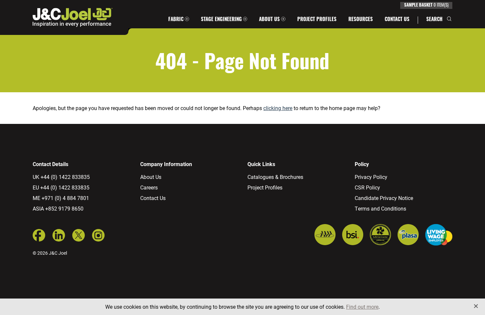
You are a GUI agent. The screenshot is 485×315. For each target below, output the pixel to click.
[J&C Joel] (73, 17)
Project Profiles (317, 19)
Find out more (362, 306)
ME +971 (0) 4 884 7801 (61, 197)
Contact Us (397, 19)
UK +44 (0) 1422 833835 (61, 176)
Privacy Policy (371, 176)
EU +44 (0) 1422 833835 (61, 187)
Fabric (175, 19)
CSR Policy (367, 187)
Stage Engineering (221, 19)
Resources (360, 19)
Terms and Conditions (380, 208)
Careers (149, 187)
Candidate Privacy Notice (384, 197)
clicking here (277, 107)
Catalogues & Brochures (275, 176)
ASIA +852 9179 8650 (58, 208)
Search (434, 19)
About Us (269, 19)
